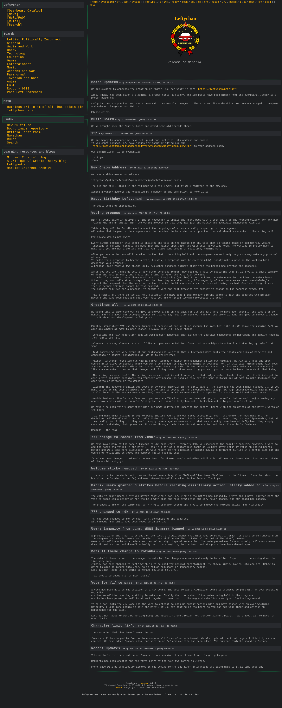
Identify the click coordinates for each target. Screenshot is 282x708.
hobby (175, 2)
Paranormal (16, 74)
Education (15, 57)
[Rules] (13, 21)
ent (206, 2)
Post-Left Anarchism (24, 92)
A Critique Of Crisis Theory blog (36, 161)
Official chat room (23, 132)
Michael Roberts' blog (26, 157)
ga (199, 2)
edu (193, 2)
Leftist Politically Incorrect (34, 39)
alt (126, 2)
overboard (107, 2)
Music (11, 67)
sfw (119, 2)
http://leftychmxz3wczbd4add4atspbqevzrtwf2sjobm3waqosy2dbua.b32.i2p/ (142, 146)
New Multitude (19, 125)
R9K (260, 2)
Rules (11, 139)
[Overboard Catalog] (24, 11)
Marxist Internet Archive (29, 168)
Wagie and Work (20, 46)
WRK (166, 2)
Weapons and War (21, 71)
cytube (136, 2)
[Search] (14, 25)
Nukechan (14, 136)
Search (12, 143)
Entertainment (19, 64)
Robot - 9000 (18, 89)
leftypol (150, 2)
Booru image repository (27, 129)
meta (92, 5)
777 (224, 2)
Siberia (13, 43)
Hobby (11, 50)
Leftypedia (16, 164)
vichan (144, 683)
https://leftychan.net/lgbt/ (217, 89)
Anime (11, 82)
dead (268, 2)
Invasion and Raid (23, 78)
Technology (16, 53)
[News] (12, 14)
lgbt (252, 2)
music (215, 2)
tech (185, 2)
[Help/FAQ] (16, 18)
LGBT (10, 85)
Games (11, 60)
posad (233, 2)
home (95, 2)
